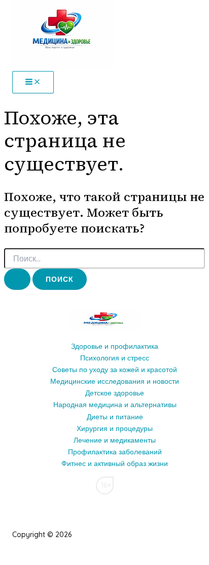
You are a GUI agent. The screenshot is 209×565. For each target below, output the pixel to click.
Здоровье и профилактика (114, 346)
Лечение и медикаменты (115, 440)
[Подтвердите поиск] (17, 279)
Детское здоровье (114, 392)
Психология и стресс (114, 357)
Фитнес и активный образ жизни (114, 463)
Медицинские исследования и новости (114, 381)
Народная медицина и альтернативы (115, 404)
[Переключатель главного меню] (33, 82)
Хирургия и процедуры (115, 428)
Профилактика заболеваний (115, 451)
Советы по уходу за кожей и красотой (114, 369)
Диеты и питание (115, 416)
